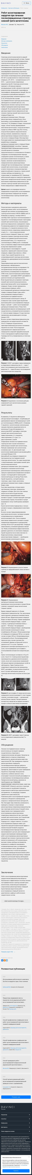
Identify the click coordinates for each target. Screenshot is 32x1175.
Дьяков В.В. (6, 1007)
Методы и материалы (6, 41)
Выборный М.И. (7, 987)
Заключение (4, 47)
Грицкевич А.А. (6, 1087)
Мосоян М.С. (5, 24)
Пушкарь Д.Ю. (12, 1009)
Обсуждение (4, 45)
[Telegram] (7, 960)
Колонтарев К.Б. (13, 1006)
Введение (3, 39)
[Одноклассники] (4, 960)
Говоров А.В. (18, 1049)
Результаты (4, 43)
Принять (16, 1171)
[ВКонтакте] (2, 960)
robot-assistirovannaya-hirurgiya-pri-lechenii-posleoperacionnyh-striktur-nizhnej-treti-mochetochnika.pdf (14, 901)
